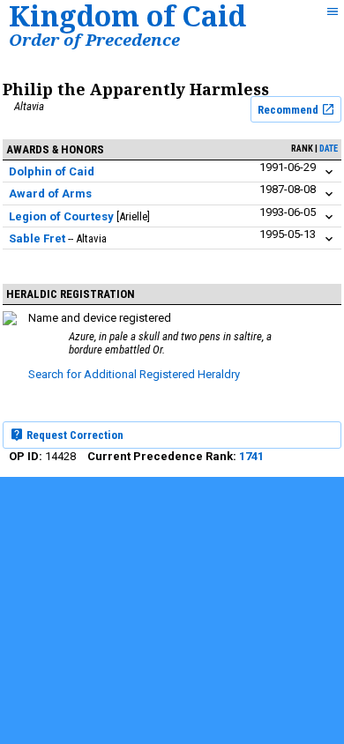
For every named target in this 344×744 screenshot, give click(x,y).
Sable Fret (37, 238)
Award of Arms (50, 193)
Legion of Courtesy (61, 216)
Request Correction (73, 435)
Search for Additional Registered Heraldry (134, 374)
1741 (251, 456)
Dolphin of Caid (51, 171)
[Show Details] (329, 172)
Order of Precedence (94, 39)
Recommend (289, 109)
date (328, 148)
